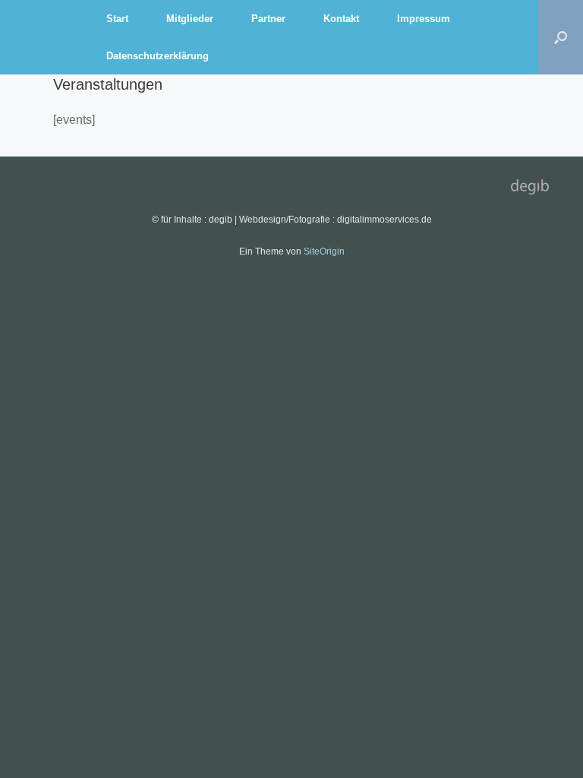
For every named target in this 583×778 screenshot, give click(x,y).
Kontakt (341, 18)
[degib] (45, 37)
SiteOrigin (324, 251)
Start (117, 18)
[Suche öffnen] (560, 37)
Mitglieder (189, 18)
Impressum (423, 18)
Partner (268, 18)
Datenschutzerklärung (157, 56)
